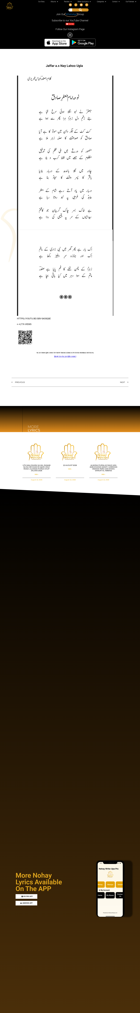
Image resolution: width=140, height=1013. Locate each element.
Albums (53, 2)
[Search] (80, 9)
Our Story (41, 2)
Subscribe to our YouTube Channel (70, 20)
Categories (100, 2)
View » (37, 474)
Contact (115, 2)
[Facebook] (70, 4)
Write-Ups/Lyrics (83, 2)
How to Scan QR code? (65, 356)
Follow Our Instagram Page (70, 29)
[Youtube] (81, 4)
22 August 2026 (70, 465)
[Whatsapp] (75, 4)
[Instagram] (86, 4)
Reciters (66, 2)
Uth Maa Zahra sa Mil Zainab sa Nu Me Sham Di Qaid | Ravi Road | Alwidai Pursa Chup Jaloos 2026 (36, 468)
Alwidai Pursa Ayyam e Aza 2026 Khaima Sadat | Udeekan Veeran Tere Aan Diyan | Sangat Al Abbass (103, 468)
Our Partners (130, 2)
